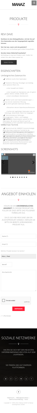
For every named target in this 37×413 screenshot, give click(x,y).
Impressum (10, 398)
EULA (26, 399)
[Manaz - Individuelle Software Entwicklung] (18, 4)
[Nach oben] (19, 392)
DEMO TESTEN (8, 62)
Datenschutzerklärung (16, 399)
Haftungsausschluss (22, 398)
